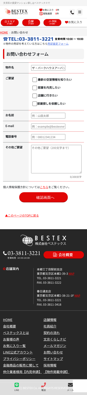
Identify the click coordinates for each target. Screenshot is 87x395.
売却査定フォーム (58, 44)
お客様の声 (11, 339)
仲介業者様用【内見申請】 (22, 371)
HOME (4, 32)
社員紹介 (50, 326)
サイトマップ (53, 358)
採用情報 (50, 365)
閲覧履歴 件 (51, 13)
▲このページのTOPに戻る (22, 215)
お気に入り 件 (50, 9)
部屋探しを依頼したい (51, 103)
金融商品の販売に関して (21, 365)
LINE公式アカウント (18, 352)
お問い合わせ (53, 352)
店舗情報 (50, 319)
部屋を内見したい (48, 87)
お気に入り (75, 22)
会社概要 (9, 326)
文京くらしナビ (55, 339)
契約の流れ (52, 332)
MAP (71, 273)
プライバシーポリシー (19, 358)
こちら (44, 187)
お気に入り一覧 (14, 345)
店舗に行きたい (47, 95)
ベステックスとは (16, 332)
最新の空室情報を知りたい (54, 79)
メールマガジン (55, 345)
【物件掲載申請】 (56, 371)
